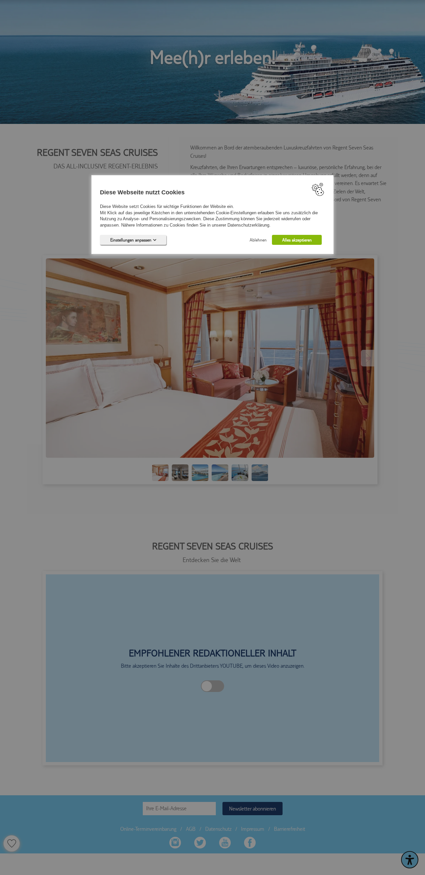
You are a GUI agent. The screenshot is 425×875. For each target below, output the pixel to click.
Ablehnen (258, 240)
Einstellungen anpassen (130, 240)
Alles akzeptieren (297, 240)
